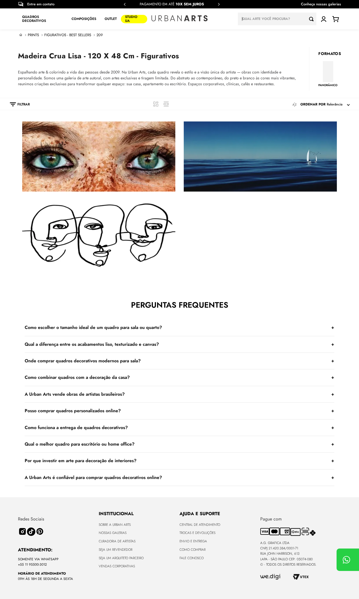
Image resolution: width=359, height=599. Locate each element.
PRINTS (33, 35)
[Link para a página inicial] (21, 35)
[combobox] (277, 19)
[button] (17, 104)
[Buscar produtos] (312, 19)
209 (99, 35)
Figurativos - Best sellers (67, 35)
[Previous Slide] (125, 4)
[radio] (156, 104)
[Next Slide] (219, 4)
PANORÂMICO (327, 85)
